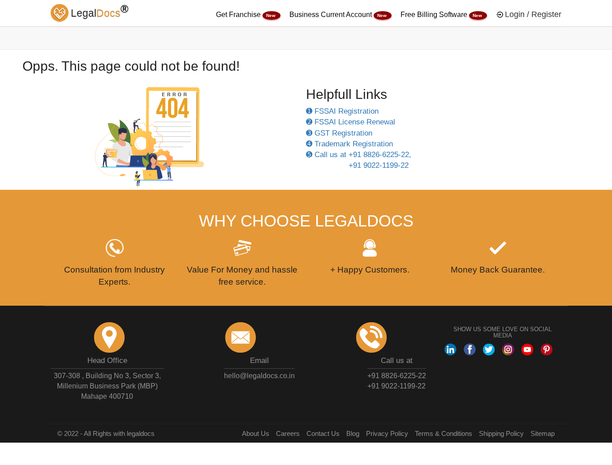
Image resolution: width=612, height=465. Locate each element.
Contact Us (323, 433)
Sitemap (542, 433)
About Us (255, 433)
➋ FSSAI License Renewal (350, 122)
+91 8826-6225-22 (396, 376)
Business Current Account (331, 14)
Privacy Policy (387, 433)
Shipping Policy (501, 433)
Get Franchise (239, 14)
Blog (352, 433)
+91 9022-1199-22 (396, 386)
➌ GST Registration (339, 133)
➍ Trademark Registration (349, 144)
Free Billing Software (435, 14)
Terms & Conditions (443, 433)
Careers (288, 433)
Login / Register (533, 14)
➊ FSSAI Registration (342, 111)
